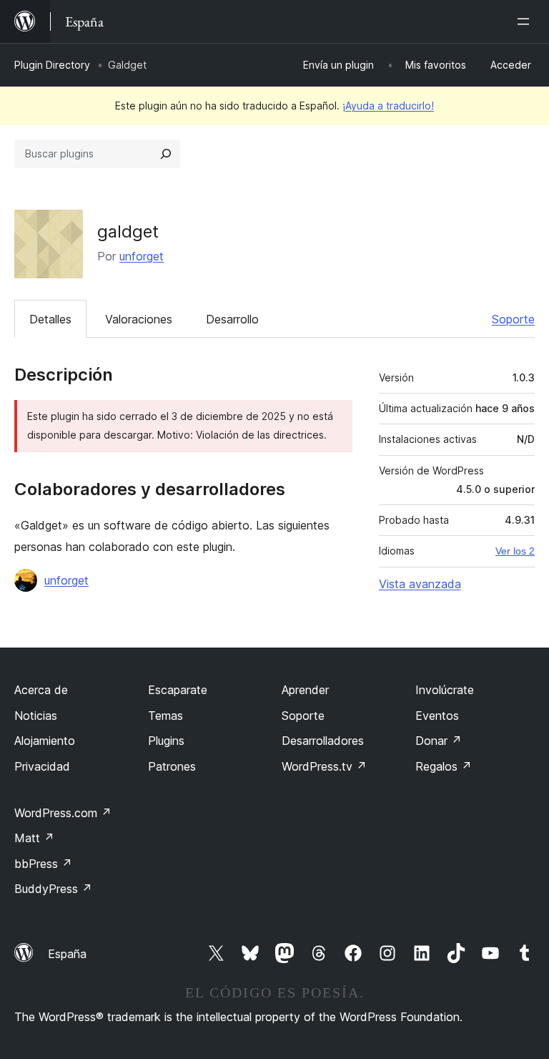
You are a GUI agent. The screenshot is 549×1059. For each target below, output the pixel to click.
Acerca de (41, 690)
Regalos (443, 766)
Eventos (437, 715)
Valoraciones (138, 319)
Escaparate (177, 690)
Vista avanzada (420, 584)
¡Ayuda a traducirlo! (388, 105)
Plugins (166, 740)
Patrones (172, 766)
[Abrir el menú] (526, 21)
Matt (34, 838)
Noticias (35, 715)
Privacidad (42, 766)
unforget (141, 256)
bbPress (43, 864)
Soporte (513, 319)
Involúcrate (444, 690)
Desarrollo (232, 319)
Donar (438, 740)
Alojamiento (44, 740)
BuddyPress (53, 889)
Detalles (50, 319)
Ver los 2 (515, 551)
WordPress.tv (324, 766)
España (67, 954)
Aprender (305, 690)
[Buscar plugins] (166, 154)
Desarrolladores (323, 740)
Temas (165, 715)
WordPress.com (63, 813)
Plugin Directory (52, 65)
